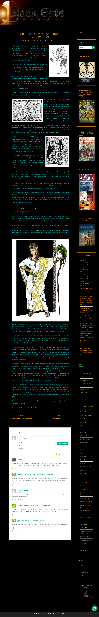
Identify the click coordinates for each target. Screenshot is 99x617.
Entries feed (83, 569)
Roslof (66, 392)
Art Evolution (43, 46)
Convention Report (85, 406)
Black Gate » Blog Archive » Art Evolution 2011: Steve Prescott (33, 505)
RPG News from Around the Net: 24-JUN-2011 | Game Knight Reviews (35, 474)
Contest (82, 403)
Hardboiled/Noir (84, 442)
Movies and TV (83, 456)
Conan (81, 399)
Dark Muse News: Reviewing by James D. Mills (86, 302)
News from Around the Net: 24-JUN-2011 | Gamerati (30, 520)
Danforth (15, 394)
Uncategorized (84, 536)
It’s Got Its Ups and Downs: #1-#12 (86, 291)
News (81, 470)
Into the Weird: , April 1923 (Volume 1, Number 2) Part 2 (86, 327)
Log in (81, 565)
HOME (80, 32)
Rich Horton (83, 498)
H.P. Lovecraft (83, 439)
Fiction (82, 425)
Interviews (82, 446)
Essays (81, 418)
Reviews (82, 489)
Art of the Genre (21, 408)
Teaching (82, 527)
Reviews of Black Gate (85, 492)
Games (37, 408)
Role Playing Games (85, 505)
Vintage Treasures (84, 540)
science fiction (83, 510)
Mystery (82, 463)
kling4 (81, 316)
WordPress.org (84, 576)
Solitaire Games (84, 521)
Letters (82, 449)
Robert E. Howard (84, 501)
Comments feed (84, 572)
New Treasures (84, 466)
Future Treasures (84, 429)
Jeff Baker (82, 288)
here (23, 403)
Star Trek (82, 524)
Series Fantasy (83, 514)
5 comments (55, 40)
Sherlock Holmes (84, 517)
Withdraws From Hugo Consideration (85, 318)
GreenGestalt (20, 459)
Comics (82, 396)
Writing (82, 550)
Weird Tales (83, 543)
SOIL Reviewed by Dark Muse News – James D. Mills (86, 298)
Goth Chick (83, 436)
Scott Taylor (45, 40)
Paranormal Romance (85, 477)
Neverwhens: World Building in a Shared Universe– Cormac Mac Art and (86, 267)
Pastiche (82, 482)
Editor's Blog (83, 415)
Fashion (82, 422)
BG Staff (82, 380)
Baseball (82, 377)
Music (81, 460)
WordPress (53, 614)
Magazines (82, 453)
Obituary (82, 473)
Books (81, 392)
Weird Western (84, 547)
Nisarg (64, 614)
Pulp (81, 486)
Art (15, 408)
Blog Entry (31, 408)
